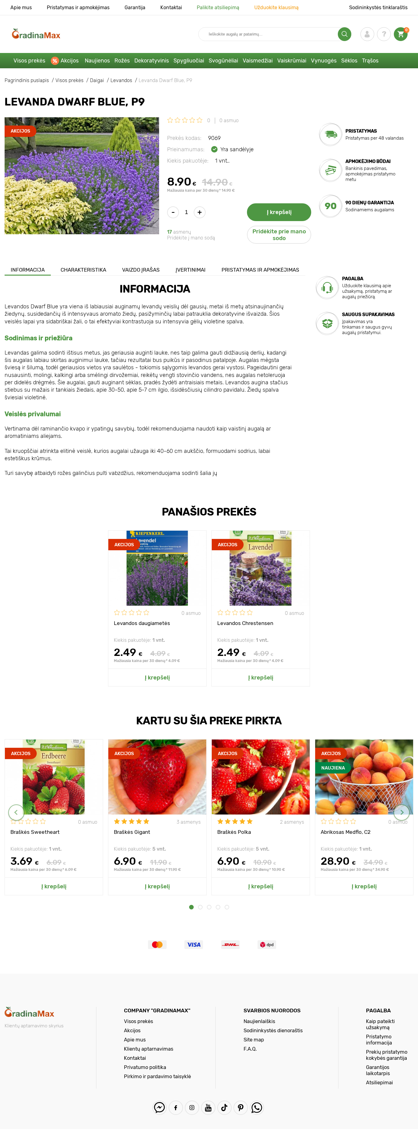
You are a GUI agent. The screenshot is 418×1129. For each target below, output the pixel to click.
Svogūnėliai (223, 60)
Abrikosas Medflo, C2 (346, 832)
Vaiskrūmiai (291, 60)
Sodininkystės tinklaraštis (378, 7)
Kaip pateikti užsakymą (380, 1024)
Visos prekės (29, 60)
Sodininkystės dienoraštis (273, 1030)
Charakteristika (83, 270)
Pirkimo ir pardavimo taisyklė (157, 1076)
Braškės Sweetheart (35, 832)
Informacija (28, 270)
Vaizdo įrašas (141, 270)
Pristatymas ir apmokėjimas (78, 7)
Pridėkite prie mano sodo (279, 235)
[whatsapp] (257, 1108)
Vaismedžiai (258, 60)
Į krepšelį (279, 212)
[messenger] (159, 1108)
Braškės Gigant (132, 832)
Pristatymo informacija (379, 1039)
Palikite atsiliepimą (218, 7)
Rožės (122, 60)
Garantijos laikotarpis (378, 1070)
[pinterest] (240, 1108)
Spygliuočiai (189, 60)
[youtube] (208, 1108)
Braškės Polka (234, 832)
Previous (16, 812)
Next (402, 812)
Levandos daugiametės (142, 623)
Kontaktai (171, 7)
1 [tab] (191, 907)
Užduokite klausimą (276, 7)
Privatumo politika (145, 1067)
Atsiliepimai (379, 1082)
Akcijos (70, 60)
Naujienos (97, 60)
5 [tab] (227, 907)
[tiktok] (224, 1108)
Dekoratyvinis (151, 60)
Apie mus (21, 7)
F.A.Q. (250, 1049)
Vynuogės (324, 60)
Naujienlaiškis (259, 1021)
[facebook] (176, 1108)
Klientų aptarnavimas (148, 1049)
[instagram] (192, 1108)
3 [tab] (209, 907)
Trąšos (370, 60)
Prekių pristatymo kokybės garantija (386, 1055)
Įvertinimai (191, 270)
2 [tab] (200, 907)
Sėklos (349, 60)
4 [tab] (218, 907)
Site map (254, 1040)
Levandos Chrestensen (245, 623)
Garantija (135, 7)
